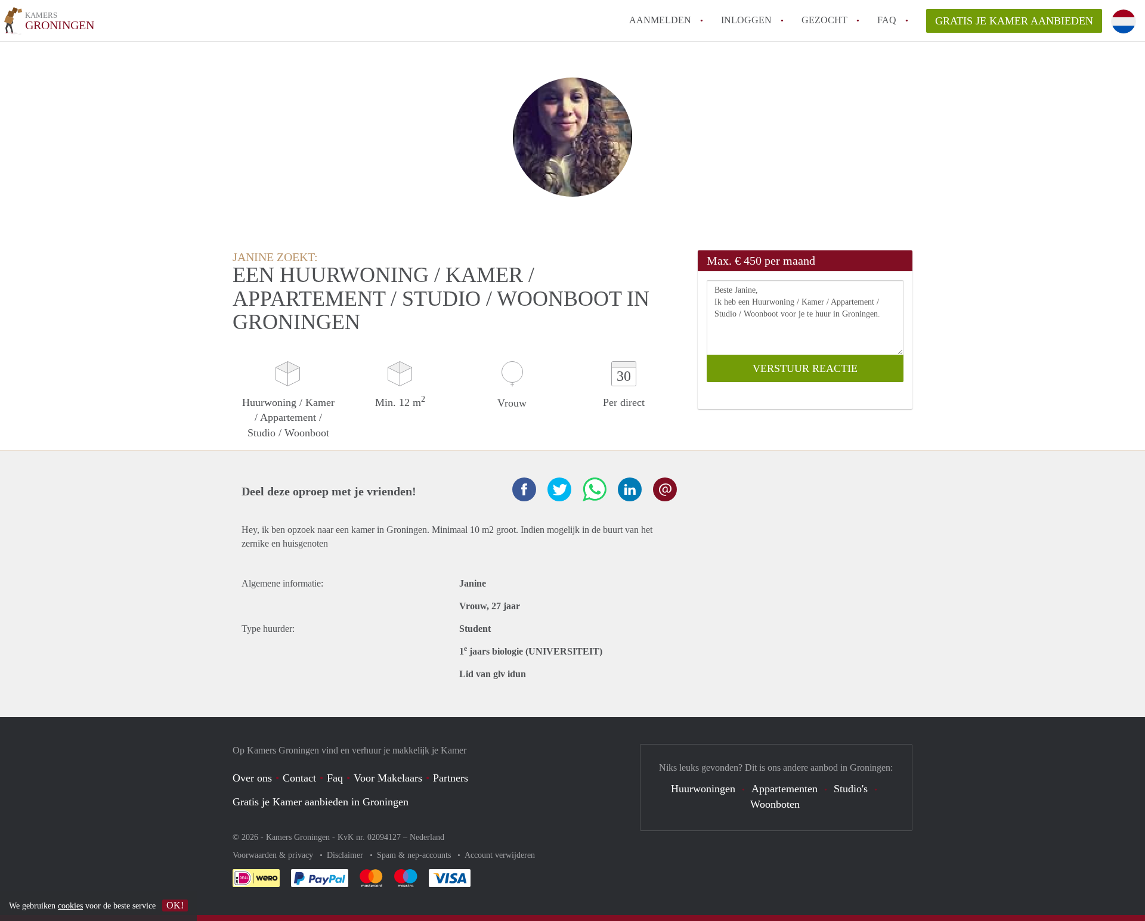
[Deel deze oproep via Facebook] (524, 489)
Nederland (427, 837)
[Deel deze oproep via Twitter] (559, 489)
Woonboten (775, 804)
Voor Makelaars (388, 778)
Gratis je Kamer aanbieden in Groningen (321, 802)
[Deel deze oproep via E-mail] (665, 489)
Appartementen (784, 789)
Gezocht (824, 20)
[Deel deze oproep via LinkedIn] (630, 489)
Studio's (851, 789)
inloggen (746, 20)
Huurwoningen (703, 789)
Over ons (252, 778)
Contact (299, 778)
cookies (70, 905)
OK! (175, 905)
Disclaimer (346, 855)
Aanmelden (660, 20)
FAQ (886, 20)
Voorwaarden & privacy (274, 855)
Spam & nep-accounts (415, 855)
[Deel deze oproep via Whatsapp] (594, 489)
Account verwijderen (500, 855)
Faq (335, 778)
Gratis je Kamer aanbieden (1014, 21)
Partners (450, 778)
